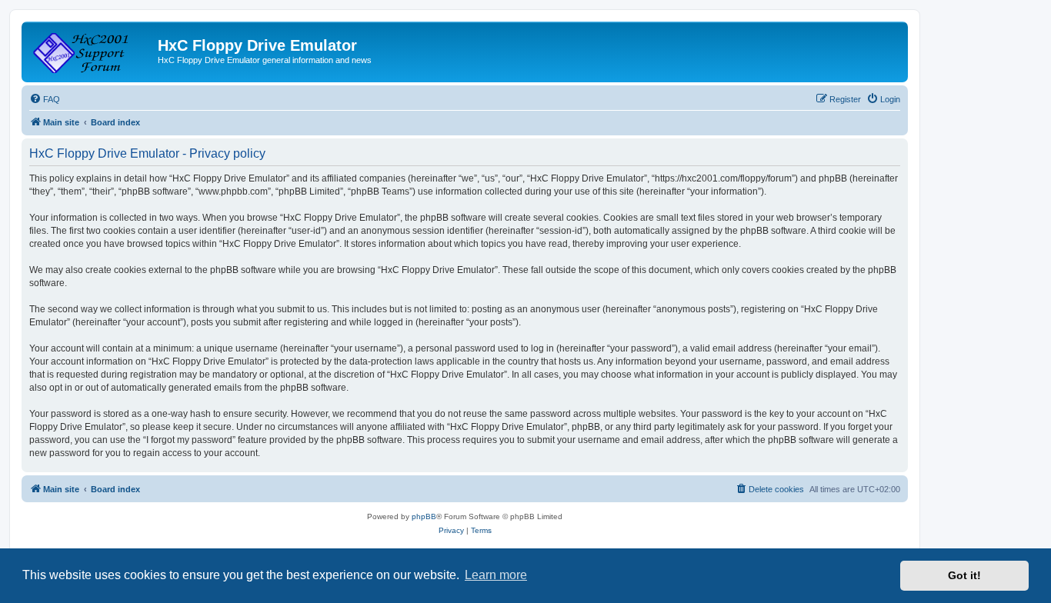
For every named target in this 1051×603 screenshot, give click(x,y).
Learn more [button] (496, 574)
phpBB (424, 516)
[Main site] (91, 50)
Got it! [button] (964, 575)
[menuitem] (44, 99)
